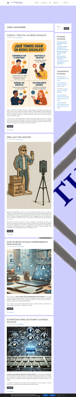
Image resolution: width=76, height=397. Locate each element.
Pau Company (60, 76)
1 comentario (10, 234)
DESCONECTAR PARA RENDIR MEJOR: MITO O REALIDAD (62, 43)
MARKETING (55, 2)
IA (60, 2)
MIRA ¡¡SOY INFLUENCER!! (19, 137)
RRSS (50, 2)
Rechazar (52, 395)
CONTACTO (65, 2)
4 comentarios (11, 312)
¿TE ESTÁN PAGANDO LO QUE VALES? (63, 78)
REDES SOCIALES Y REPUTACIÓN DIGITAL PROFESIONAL (62, 58)
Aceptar (45, 395)
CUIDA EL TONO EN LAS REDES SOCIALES (26, 35)
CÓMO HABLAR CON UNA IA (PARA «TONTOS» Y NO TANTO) (63, 98)
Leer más (10, 126)
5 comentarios (11, 391)
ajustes (38, 395)
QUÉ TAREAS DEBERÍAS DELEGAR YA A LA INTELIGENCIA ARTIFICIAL (63, 48)
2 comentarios (11, 129)
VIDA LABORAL (44, 2)
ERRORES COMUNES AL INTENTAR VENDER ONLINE (62, 53)
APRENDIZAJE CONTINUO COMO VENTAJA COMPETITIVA (63, 62)
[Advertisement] (38, 14)
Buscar (58, 26)
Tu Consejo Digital (61, 82)
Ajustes (59, 395)
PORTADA (37, 2)
